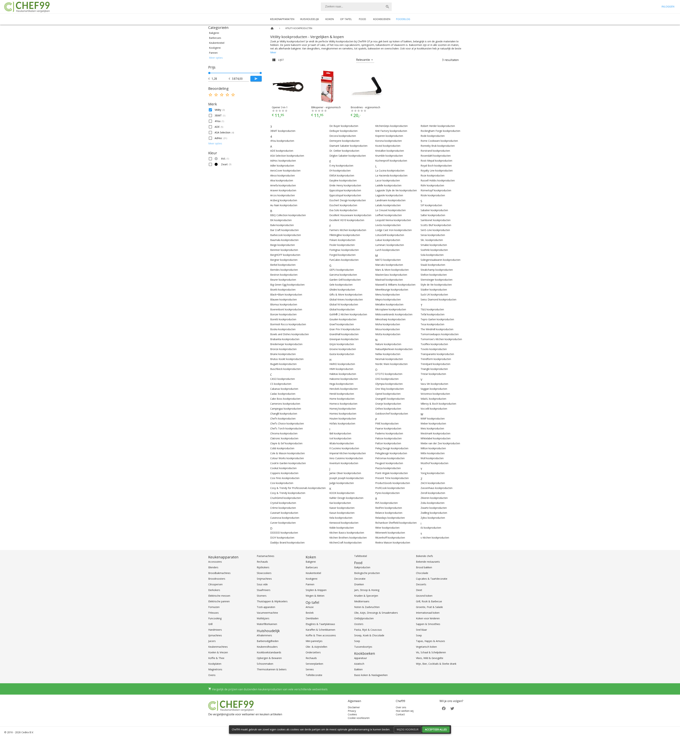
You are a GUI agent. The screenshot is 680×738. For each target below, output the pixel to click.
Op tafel (346, 19)
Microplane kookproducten (390, 309)
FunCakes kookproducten (344, 259)
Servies (310, 669)
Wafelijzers (263, 618)
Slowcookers (264, 573)
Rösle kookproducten (433, 195)
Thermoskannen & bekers (272, 669)
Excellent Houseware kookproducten (350, 215)
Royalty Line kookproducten (437, 170)
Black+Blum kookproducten (286, 294)
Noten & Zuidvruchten (367, 607)
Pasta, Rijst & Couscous (368, 629)
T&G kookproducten (432, 309)
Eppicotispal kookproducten (345, 195)
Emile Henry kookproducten (345, 185)
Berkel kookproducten (283, 264)
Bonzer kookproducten (283, 314)
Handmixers (215, 629)
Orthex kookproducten (388, 408)
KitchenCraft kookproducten (345, 542)
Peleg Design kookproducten (391, 448)
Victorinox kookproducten (435, 393)
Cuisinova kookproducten (284, 517)
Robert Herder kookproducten (438, 126)
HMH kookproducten (341, 369)
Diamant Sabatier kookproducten (348, 145)
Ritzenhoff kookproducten (390, 537)
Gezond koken (424, 595)
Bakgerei (311, 561)
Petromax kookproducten (390, 458)
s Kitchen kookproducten (435, 537)
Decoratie (360, 578)
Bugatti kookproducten (283, 364)
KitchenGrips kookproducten (391, 126)
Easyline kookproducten (343, 180)
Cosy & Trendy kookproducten (287, 493)
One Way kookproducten (389, 388)
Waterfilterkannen (267, 624)
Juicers (212, 641)
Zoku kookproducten (432, 503)
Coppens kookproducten (284, 473)
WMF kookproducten (433, 418)
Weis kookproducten (432, 428)
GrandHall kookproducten (344, 334)
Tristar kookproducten (433, 374)
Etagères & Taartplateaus (320, 624)
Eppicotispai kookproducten (345, 190)
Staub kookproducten (433, 264)
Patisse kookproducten (388, 438)
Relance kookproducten (388, 512)
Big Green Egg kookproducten (287, 284)
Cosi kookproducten (281, 483)
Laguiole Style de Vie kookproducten (396, 190)
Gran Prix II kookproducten (344, 329)
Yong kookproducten (432, 473)
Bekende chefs (424, 556)
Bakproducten (362, 567)
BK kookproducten (281, 220)
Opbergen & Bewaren (269, 658)
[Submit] (256, 78)
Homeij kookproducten (342, 408)
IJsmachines (215, 635)
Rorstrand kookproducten (435, 150)
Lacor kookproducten (387, 180)
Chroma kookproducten (284, 433)
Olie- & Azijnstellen (316, 646)
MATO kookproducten (388, 259)
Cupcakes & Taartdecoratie (431, 578)
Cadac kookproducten (282, 393)
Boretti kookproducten (283, 319)
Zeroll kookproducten (433, 493)
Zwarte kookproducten (434, 507)
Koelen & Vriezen (218, 652)
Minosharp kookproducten (390, 319)
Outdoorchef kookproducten (391, 413)
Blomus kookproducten (283, 304)
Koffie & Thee (216, 658)
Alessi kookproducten (282, 175)
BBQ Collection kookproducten (288, 215)
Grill (210, 624)
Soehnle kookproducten (434, 250)
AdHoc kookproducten (283, 160)
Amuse (310, 607)
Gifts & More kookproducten (345, 294)
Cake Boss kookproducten (285, 398)
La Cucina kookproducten (389, 170)
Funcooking (215, 618)
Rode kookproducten (433, 135)
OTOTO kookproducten (388, 374)
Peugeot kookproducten (389, 463)
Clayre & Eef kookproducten (286, 443)
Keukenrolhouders (267, 646)
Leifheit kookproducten (388, 215)
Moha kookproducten (387, 324)
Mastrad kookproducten (389, 279)
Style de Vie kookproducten (436, 284)
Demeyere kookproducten (344, 140)
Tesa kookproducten (432, 324)
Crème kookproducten (283, 507)
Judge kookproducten (341, 483)
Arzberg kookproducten (283, 200)
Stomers (262, 595)
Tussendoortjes (363, 646)
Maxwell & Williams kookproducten (395, 284)
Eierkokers (214, 590)
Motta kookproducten (387, 334)
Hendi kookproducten (341, 393)
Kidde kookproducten (341, 527)
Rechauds (262, 561)
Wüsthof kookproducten (434, 463)
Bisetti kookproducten (283, 289)
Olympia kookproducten (389, 383)
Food (362, 19)
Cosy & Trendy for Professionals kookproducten (298, 488)
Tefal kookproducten (432, 314)
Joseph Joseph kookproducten (346, 478)
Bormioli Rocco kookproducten (288, 324)
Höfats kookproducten (342, 423)
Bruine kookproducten (283, 354)
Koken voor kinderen (428, 618)
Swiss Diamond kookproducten (438, 299)
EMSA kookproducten (341, 175)
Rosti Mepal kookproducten (436, 160)
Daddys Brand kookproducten (287, 542)
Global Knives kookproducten (346, 299)
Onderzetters (313, 652)
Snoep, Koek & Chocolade (369, 635)
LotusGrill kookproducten (389, 235)
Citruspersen (215, 584)
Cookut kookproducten (283, 468)
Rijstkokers (263, 567)
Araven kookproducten (283, 190)
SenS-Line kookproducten (435, 230)
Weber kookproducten (433, 423)
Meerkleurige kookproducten (391, 289)
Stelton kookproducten (434, 274)
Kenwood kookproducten (343, 522)
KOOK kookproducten (342, 493)
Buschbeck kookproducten (285, 369)
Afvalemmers (264, 635)
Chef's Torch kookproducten (286, 428)
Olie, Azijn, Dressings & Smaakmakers (376, 612)
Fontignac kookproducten (344, 250)
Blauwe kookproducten (283, 299)
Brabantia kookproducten (284, 339)
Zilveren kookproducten (434, 498)
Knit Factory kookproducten (391, 131)
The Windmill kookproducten (437, 329)
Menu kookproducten (387, 294)
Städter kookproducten (434, 289)
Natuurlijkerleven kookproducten (394, 349)
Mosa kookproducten (387, 329)
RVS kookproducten (386, 503)
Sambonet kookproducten (435, 220)
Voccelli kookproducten (434, 408)
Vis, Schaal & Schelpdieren (431, 652)
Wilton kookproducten (433, 448)
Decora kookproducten (342, 135)
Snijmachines (264, 578)
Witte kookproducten (433, 453)
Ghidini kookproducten (342, 289)
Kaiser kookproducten (342, 507)
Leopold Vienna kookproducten (393, 220)
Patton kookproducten (388, 443)
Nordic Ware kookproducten (391, 364)
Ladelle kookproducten (388, 185)
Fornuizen (214, 607)
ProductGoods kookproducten (392, 483)
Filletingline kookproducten (344, 235)
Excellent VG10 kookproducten (346, 220)
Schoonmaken (265, 663)
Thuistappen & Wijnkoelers (272, 601)
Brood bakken (424, 567)
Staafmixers (263, 590)
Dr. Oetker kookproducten (344, 150)
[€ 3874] (261, 73)
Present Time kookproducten (392, 478)
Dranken (359, 584)
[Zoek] (387, 6)
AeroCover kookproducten (285, 170)
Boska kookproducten (283, 329)
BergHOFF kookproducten (285, 255)
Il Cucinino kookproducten (344, 448)
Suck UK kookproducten (434, 294)
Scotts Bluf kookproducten (436, 225)
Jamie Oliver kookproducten (345, 473)
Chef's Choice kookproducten (287, 423)
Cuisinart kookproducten (284, 512)
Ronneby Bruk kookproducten (438, 145)
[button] (235, 32)
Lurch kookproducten (387, 250)
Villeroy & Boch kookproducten (438, 403)
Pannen (310, 584)
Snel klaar (421, 629)
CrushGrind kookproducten (285, 498)
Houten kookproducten (342, 418)
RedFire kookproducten (388, 507)
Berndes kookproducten (284, 269)
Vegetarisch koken (426, 646)
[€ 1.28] (209, 73)
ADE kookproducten (281, 150)
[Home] (272, 28)
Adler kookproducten (282, 165)
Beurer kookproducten (283, 279)
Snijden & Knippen (316, 590)
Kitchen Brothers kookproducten (348, 537)
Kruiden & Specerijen (366, 595)
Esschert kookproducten (343, 205)
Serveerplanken (314, 663)
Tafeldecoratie (314, 675)
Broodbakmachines (219, 573)
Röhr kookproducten (432, 185)
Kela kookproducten (340, 517)
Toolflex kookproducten (434, 344)
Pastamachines (265, 556)
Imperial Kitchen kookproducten (347, 453)
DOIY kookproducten (282, 537)
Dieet (419, 590)
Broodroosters (216, 578)
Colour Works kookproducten (287, 458)
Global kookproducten (342, 309)
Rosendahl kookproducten (436, 155)
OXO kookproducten (387, 379)
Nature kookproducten (388, 344)
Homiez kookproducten (342, 413)
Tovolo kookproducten (434, 349)
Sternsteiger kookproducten (436, 279)
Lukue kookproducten (387, 240)
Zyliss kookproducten (433, 517)
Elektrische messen (219, 595)
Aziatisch (359, 663)
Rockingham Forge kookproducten (440, 131)
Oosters (358, 624)
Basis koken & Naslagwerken (371, 675)
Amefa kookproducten (283, 185)
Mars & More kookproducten (392, 269)
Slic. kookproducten (432, 240)
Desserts (421, 584)
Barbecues (312, 567)
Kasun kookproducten (342, 512)
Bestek (310, 612)
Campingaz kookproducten (285, 408)
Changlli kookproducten (283, 413)
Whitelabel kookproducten (435, 438)
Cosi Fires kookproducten (284, 478)
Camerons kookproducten (285, 403)
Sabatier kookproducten (434, 210)
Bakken (358, 669)
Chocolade (422, 573)
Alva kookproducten (281, 180)
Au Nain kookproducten (283, 205)
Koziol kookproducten (387, 145)
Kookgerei (311, 578)
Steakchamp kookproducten (437, 269)
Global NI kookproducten (343, 304)
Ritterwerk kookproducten (390, 532)
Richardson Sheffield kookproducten (396, 522)
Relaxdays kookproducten (390, 517)
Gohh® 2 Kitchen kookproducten (348, 314)
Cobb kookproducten (282, 448)
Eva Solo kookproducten (343, 210)
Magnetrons (215, 669)
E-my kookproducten (341, 165)
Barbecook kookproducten (285, 235)
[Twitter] (452, 708)
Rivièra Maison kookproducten (392, 542)
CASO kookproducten (282, 379)
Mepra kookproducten (388, 299)
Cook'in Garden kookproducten (288, 463)
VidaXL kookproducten (433, 398)
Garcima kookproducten (343, 274)
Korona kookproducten (388, 140)
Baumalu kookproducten (284, 240)
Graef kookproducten (341, 324)
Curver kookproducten (283, 522)
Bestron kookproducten (284, 274)
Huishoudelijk (309, 19)
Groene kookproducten (342, 349)
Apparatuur (360, 658)
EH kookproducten (340, 170)
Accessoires (215, 561)
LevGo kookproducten (388, 225)
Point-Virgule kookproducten (391, 473)
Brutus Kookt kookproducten (287, 359)
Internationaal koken (428, 612)
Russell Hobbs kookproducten (438, 180)
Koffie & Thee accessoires (321, 635)
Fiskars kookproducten (342, 240)
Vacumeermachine (267, 612)
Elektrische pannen (219, 601)
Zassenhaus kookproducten (436, 488)
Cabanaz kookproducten (284, 388)
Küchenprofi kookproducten (391, 160)
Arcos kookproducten (282, 195)
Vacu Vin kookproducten (434, 383)
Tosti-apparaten (266, 607)
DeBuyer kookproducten (343, 131)
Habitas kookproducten (342, 374)
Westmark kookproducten (435, 433)
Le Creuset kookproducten (390, 210)
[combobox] (356, 6)
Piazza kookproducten (388, 468)
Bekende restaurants (428, 561)
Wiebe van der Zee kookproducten (440, 443)
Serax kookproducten (433, 235)
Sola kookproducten (432, 255)
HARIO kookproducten (342, 364)
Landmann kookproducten (390, 200)
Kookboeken (381, 19)
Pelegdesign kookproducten (391, 453)
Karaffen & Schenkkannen (320, 629)
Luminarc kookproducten (389, 245)
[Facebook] (444, 708)
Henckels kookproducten (343, 388)
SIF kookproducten (431, 205)
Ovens (212, 675)
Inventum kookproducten (343, 463)
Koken (329, 19)
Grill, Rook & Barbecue (429, 601)
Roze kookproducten (432, 175)
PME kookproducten (387, 423)
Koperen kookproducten (389, 135)
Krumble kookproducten (389, 155)
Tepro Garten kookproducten (437, 319)
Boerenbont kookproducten (286, 309)
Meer (273, 52)
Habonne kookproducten (343, 379)
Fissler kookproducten (342, 245)
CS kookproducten (280, 383)
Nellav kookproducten (387, 354)
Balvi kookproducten (282, 225)
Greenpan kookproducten (344, 339)
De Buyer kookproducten (343, 126)
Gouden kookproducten (342, 319)
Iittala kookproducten (341, 443)
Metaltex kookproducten (389, 304)
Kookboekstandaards (269, 652)
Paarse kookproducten (388, 428)
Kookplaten (214, 663)
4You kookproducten (282, 140)
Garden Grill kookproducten (345, 279)
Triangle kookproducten (434, 369)
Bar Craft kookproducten (284, 230)
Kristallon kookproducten (389, 150)
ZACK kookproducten (433, 483)
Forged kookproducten (342, 255)
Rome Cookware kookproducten (439, 140)
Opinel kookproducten (388, 393)
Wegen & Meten (315, 595)
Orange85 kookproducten (390, 398)
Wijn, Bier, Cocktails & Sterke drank (436, 663)
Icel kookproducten (340, 438)
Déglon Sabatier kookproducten (347, 155)
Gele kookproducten (341, 284)
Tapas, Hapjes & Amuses (430, 641)
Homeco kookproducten (343, 403)
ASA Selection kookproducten (287, 155)
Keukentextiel (313, 573)
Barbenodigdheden (268, 641)
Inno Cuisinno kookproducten (346, 458)
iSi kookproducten (431, 527)
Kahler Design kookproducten (346, 498)
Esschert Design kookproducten (347, 200)
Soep (357, 641)
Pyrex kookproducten (387, 493)
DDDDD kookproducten (284, 532)
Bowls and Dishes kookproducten (289, 334)
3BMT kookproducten (282, 131)
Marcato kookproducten (389, 264)
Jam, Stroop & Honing (366, 590)
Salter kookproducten (433, 215)
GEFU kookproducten (341, 269)
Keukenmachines (218, 646)
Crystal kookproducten (283, 503)
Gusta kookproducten (341, 354)
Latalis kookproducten (388, 205)
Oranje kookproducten (388, 403)
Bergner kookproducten (284, 259)
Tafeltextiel (360, 556)
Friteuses (213, 612)
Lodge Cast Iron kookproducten (393, 230)
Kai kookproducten (340, 503)
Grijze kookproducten (341, 344)
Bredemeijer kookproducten (286, 344)
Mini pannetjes (314, 641)
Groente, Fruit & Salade (429, 607)
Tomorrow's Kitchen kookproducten (441, 339)
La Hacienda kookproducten (391, 175)
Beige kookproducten (282, 245)
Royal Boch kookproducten (436, 165)
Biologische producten (367, 573)
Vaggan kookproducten (434, 388)
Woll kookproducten (432, 458)
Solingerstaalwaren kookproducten (440, 259)
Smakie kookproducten (434, 245)
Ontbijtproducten (364, 618)
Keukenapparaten (282, 19)
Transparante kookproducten (437, 354)
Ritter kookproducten (387, 527)
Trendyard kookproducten (435, 364)
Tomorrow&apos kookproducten (440, 334)
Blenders (213, 567)
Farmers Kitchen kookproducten (347, 230)
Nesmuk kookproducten (389, 359)
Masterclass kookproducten (391, 274)
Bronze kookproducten (283, 349)
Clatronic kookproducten (284, 438)
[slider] (235, 73)
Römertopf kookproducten (436, 190)
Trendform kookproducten (436, 359)
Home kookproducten (342, 398)
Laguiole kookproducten (389, 195)
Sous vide (262, 584)
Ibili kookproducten (340, 433)
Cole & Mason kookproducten (287, 453)
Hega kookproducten (341, 383)
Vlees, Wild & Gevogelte (429, 658)
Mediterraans (361, 601)
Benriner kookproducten (284, 250)
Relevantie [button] (363, 60)
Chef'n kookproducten (283, 418)
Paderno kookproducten (389, 433)
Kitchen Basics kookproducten (346, 532)
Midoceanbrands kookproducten (393, 314)
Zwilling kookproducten (434, 512)
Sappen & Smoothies (428, 624)
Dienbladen (312, 618)
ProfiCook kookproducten (390, 488)
